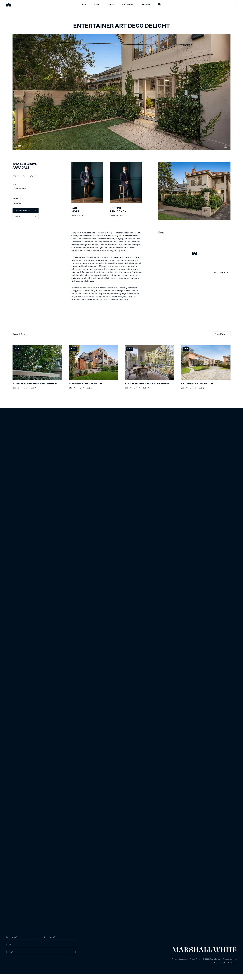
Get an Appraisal (22, 210)
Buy (84, 5)
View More (220, 334)
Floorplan (17, 203)
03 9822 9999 (12, 959)
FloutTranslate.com (230, 963)
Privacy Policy (195, 959)
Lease (110, 5)
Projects (128, 5)
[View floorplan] (225, 146)
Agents (146, 5)
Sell (97, 5)
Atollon (234, 959)
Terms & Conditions (179, 959)
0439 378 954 (78, 215)
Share (17, 216)
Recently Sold (19, 334)
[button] (194, 253)
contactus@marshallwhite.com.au (21, 962)
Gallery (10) (18, 198)
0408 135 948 (116, 215)
